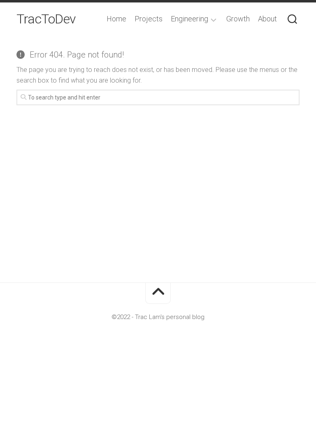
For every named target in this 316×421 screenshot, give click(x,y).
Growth (238, 19)
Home (116, 19)
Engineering (189, 19)
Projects (149, 19)
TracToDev (46, 19)
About (267, 19)
